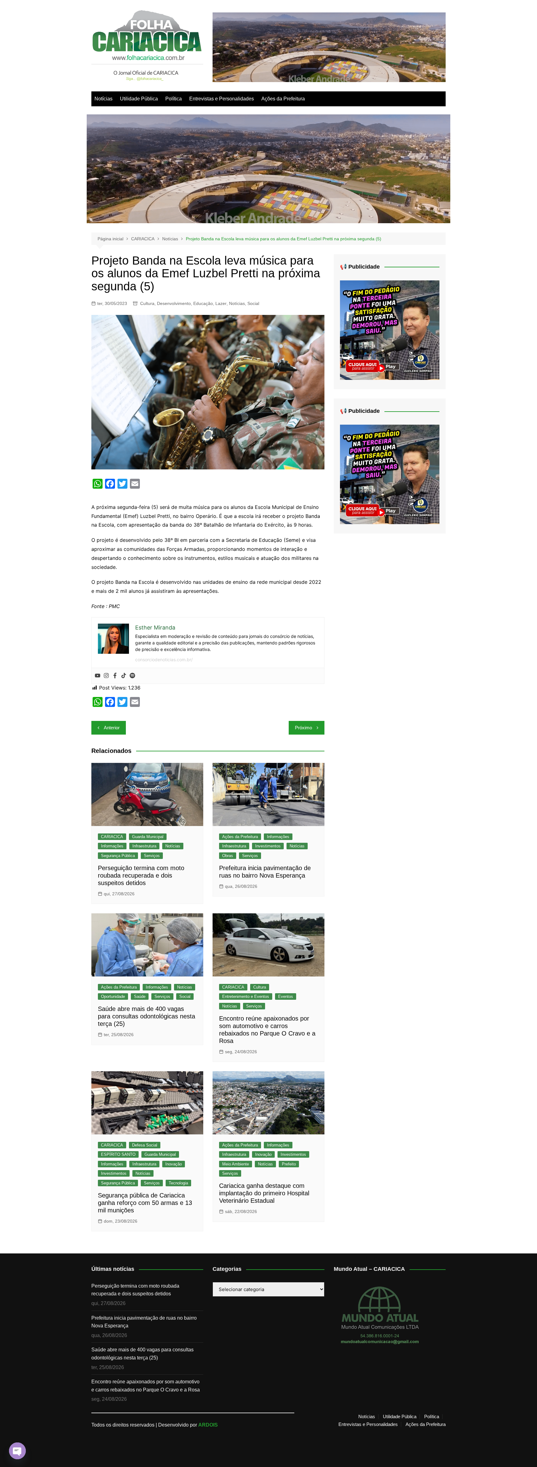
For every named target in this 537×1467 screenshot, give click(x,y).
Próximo (303, 727)
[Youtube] (97, 676)
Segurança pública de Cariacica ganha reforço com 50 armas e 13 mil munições (145, 1203)
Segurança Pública (118, 855)
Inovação (173, 1164)
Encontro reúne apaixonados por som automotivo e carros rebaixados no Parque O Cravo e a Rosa (145, 1385)
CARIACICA (112, 836)
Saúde (139, 996)
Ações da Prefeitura (283, 98)
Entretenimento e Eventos (245, 996)
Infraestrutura (144, 846)
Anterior (112, 727)
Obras (227, 855)
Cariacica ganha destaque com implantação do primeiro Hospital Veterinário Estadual (264, 1193)
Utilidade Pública (139, 98)
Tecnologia (178, 1183)
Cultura (147, 303)
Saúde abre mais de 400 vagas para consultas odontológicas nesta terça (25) (146, 1016)
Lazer (221, 303)
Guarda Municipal (147, 836)
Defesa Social (144, 1145)
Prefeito (289, 1164)
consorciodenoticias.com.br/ (164, 659)
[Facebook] (115, 676)
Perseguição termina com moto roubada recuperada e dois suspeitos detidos (141, 875)
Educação (203, 303)
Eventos (285, 996)
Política (173, 98)
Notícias (103, 98)
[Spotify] (132, 676)
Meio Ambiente (235, 1164)
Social (253, 303)
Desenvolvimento (174, 303)
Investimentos (268, 846)
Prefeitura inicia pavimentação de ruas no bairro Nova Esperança (144, 1322)
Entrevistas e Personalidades (221, 98)
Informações (112, 846)
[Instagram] (106, 676)
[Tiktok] (123, 676)
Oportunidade (113, 996)
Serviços (152, 855)
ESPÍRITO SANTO (118, 1154)
